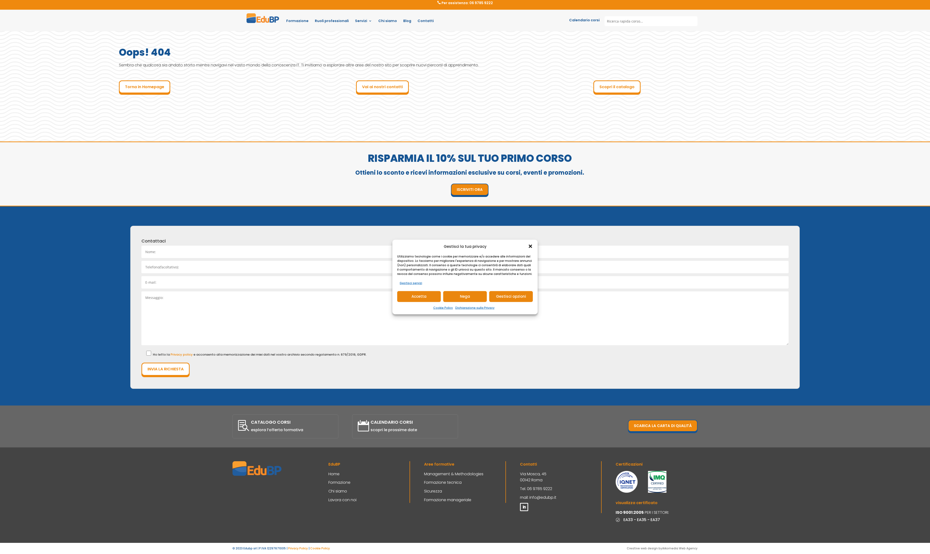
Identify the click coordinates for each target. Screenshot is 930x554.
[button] (530, 246)
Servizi (361, 20)
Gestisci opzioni (511, 296)
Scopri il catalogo (617, 87)
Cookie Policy (443, 307)
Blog (407, 20)
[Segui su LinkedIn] (524, 507)
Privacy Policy (298, 548)
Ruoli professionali (332, 20)
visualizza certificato (637, 503)
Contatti (426, 20)
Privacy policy (182, 354)
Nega (465, 296)
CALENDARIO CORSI (392, 422)
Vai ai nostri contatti (382, 87)
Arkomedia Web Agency (680, 548)
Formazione (297, 20)
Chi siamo (387, 20)
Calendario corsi (584, 20)
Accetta (418, 296)
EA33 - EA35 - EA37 (641, 520)
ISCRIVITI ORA (470, 189)
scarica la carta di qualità (663, 425)
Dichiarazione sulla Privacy (475, 307)
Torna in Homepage (144, 87)
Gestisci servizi (411, 283)
